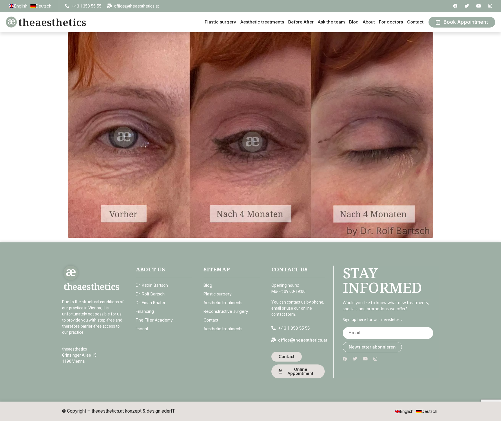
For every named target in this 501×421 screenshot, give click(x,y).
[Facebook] (455, 6)
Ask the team (331, 22)
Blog (354, 22)
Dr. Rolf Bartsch (150, 293)
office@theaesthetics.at (136, 5)
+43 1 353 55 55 (86, 5)
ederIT (168, 411)
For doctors (391, 22)
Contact (415, 22)
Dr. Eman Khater (151, 302)
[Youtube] (478, 6)
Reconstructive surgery (226, 311)
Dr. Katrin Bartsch (152, 285)
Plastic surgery (220, 22)
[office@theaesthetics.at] (109, 6)
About (369, 22)
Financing (145, 311)
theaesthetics (52, 22)
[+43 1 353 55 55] (67, 6)
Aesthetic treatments (262, 22)
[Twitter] (467, 6)
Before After (301, 22)
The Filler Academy (154, 319)
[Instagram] (490, 6)
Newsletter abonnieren (372, 346)
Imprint (142, 328)
